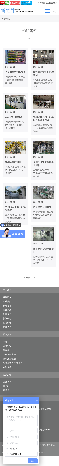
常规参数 (7, 350)
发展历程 (7, 310)
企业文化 (7, 306)
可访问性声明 (39, 453)
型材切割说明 (9, 354)
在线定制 (7, 346)
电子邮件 (7, 386)
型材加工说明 (9, 358)
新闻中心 (7, 318)
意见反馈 (7, 390)
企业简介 (7, 301)
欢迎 (5, 342)
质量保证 (7, 314)
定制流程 (7, 367)
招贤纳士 (7, 322)
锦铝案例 (7, 297)
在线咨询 (7, 382)
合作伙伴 (7, 327)
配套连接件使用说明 (12, 363)
